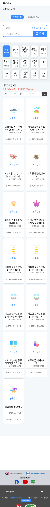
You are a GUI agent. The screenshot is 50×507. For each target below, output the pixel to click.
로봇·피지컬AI (34, 51)
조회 (45, 94)
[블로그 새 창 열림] (33, 482)
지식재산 (25, 74)
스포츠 (43, 63)
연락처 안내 (26, 501)
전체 (6, 51)
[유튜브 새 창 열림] (25, 482)
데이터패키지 (33, 17)
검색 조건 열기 (37, 28)
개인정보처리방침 (16, 498)
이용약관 (5, 498)
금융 (43, 74)
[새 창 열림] (13, 473)
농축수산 (25, 63)
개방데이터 (17, 17)
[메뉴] (46, 3)
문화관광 (34, 63)
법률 (34, 74)
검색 (41, 33)
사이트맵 (27, 498)
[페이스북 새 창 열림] (17, 482)
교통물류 (6, 63)
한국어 (15, 51)
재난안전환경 (15, 63)
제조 (16, 74)
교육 (6, 74)
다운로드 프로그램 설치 (40, 498)
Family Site (10, 492)
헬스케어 (43, 51)
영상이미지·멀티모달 (25, 51)
